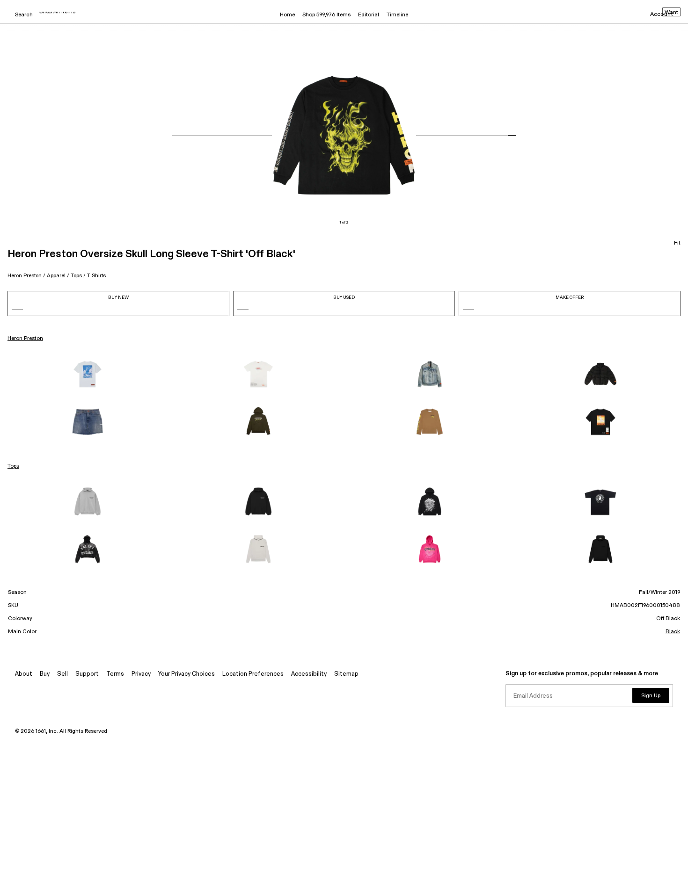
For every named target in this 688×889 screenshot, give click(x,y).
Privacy (141, 674)
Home (287, 15)
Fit (677, 243)
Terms (115, 674)
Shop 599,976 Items (326, 15)
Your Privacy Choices (186, 674)
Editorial (368, 15)
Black (673, 632)
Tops (76, 275)
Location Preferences (253, 674)
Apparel (56, 275)
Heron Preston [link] (25, 338)
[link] (87, 374)
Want (671, 12)
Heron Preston (24, 275)
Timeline (397, 15)
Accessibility (309, 674)
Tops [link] (13, 466)
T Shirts (96, 275)
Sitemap (346, 674)
